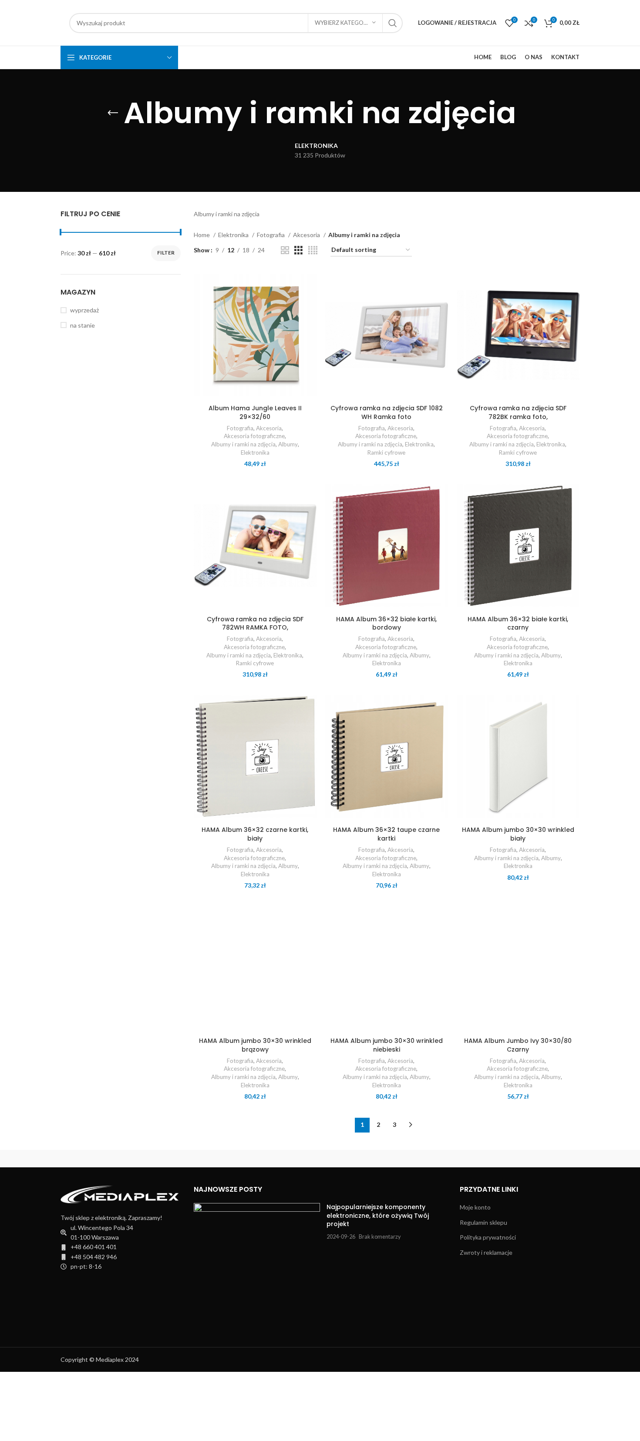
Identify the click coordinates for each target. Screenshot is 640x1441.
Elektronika (234, 234)
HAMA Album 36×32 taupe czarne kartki (386, 834)
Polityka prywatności (488, 1237)
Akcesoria (307, 234)
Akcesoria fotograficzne (254, 435)
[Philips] (172, 1158)
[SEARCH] (393, 23)
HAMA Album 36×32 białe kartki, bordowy (386, 623)
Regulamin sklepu (483, 1222)
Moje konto (475, 1207)
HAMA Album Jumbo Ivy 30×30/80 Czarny (518, 1045)
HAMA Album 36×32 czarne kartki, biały (255, 834)
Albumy (288, 444)
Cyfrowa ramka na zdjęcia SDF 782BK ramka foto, (518, 412)
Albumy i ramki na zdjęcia (243, 444)
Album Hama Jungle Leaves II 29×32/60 (255, 412)
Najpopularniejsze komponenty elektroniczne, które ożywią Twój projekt (378, 1215)
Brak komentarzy (380, 1236)
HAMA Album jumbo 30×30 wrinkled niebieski (386, 1045)
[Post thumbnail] (257, 1266)
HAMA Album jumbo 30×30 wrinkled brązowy (255, 1045)
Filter (166, 252)
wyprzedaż (84, 310)
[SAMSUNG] (98, 1158)
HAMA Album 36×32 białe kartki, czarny (518, 623)
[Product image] (255, 335)
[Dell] (468, 1158)
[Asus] (542, 1158)
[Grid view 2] (285, 250)
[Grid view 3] (298, 250)
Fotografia (271, 234)
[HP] (394, 1158)
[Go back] (113, 113)
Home (202, 234)
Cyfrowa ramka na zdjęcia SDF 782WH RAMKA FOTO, (255, 623)
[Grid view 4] (312, 250)
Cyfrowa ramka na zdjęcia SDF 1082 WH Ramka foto (386, 412)
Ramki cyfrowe (386, 452)
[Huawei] (320, 1158)
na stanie (82, 325)
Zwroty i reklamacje (486, 1252)
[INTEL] (246, 1158)
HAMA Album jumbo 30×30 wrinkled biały (518, 834)
